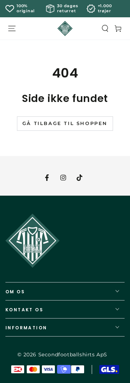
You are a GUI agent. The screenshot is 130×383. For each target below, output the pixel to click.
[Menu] (11, 28)
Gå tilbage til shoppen (65, 123)
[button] (105, 28)
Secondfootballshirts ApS (72, 354)
